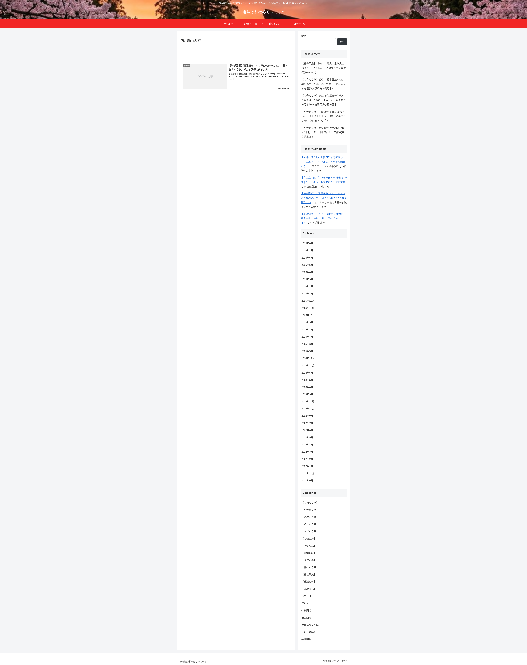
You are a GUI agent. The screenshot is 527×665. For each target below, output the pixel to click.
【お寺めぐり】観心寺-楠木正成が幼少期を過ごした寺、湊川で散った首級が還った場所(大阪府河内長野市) (323, 84)
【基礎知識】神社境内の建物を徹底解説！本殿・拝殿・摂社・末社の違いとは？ (322, 218)
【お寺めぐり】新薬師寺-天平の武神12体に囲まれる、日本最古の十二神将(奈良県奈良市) (322, 132)
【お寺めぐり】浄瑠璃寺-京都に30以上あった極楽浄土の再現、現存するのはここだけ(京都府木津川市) (323, 116)
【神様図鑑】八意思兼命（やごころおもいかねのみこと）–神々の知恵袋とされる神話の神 (324, 198)
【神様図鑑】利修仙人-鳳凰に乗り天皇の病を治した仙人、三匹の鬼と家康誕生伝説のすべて (323, 68)
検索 (303, 36)
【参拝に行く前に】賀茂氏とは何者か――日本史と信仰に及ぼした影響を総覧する (323, 162)
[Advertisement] (236, 51)
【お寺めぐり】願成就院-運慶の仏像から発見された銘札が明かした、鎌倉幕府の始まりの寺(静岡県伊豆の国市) (323, 100)
